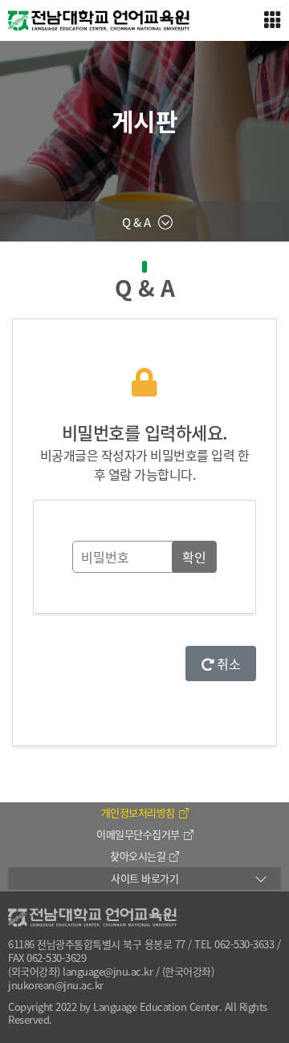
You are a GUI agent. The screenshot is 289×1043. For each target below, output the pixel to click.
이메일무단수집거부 (138, 834)
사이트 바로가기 (144, 878)
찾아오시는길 (137, 855)
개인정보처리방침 (138, 812)
